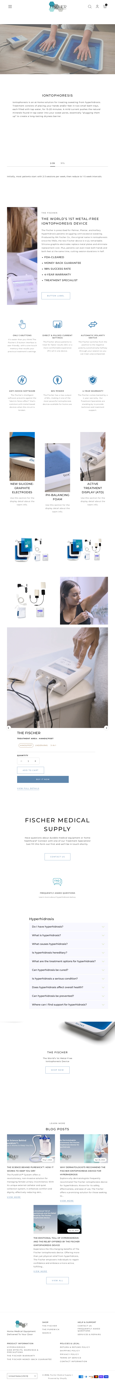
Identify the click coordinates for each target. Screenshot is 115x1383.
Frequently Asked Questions (89, 1330)
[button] (10, 6)
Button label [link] (56, 296)
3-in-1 (53, 745)
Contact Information (73, 1361)
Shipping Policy (70, 1351)
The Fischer (49, 1326)
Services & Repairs (89, 1334)
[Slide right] (106, 728)
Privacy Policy (69, 1354)
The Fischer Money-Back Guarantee (29, 1359)
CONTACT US (57, 857)
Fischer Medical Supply (60, 1375)
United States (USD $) (18, 1376)
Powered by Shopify (57, 1378)
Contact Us (85, 1326)
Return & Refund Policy (75, 1347)
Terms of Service (70, 1358)
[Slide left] (8, 728)
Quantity (22, 755)
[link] (31, 1148)
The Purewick (51, 1329)
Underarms (41, 745)
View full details (28, 788)
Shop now (57, 1070)
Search (46, 1333)
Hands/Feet (26, 745)
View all (57, 1280)
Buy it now (43, 779)
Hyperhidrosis (16, 1347)
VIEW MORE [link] (14, 1197)
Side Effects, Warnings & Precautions (22, 1351)
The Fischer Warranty (21, 1356)
